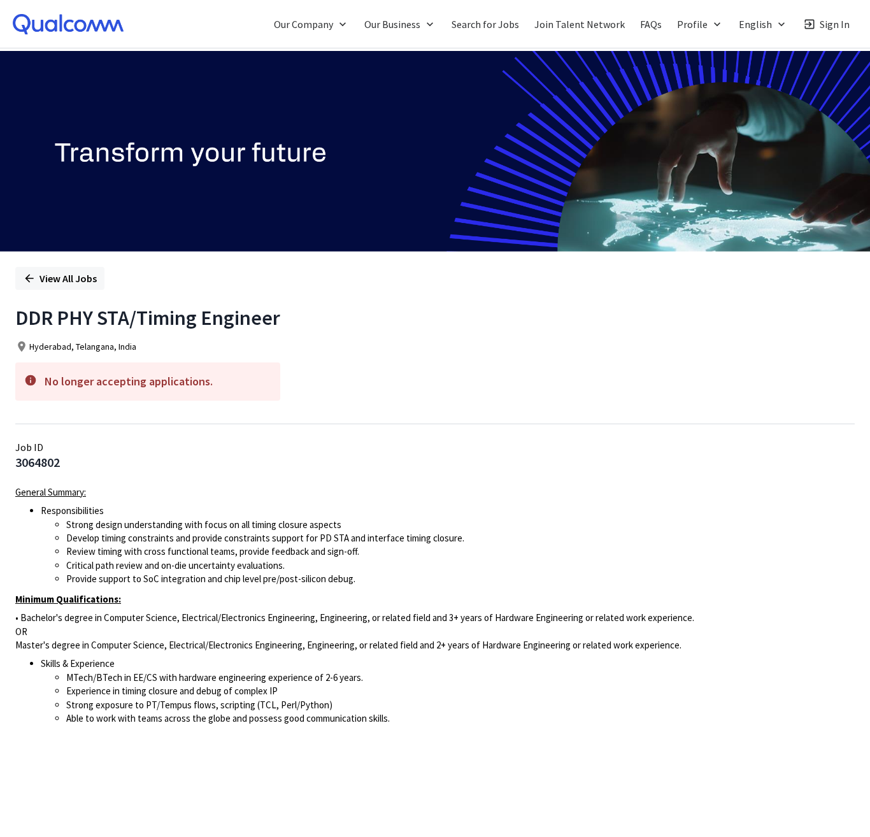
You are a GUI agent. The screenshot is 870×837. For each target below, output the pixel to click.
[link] (68, 24)
